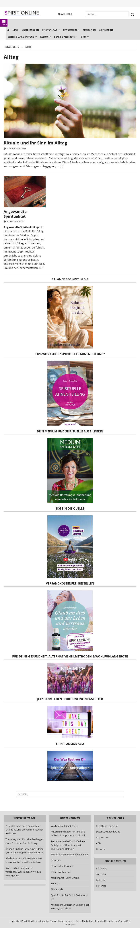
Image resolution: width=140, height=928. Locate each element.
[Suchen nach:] (70, 794)
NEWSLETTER (65, 13)
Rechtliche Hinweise (107, 826)
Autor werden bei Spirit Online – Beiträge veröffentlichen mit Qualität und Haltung (68, 845)
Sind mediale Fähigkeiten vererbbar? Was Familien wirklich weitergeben (23, 871)
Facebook (101, 868)
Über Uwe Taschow (61, 872)
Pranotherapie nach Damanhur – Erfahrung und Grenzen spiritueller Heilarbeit (24, 829)
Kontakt (55, 883)
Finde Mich (57, 889)
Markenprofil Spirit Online (65, 877)
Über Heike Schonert (62, 866)
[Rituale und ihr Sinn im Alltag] (70, 101)
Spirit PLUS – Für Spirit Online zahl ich (69, 897)
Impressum (102, 837)
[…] (61, 166)
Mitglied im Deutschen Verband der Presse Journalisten (70, 906)
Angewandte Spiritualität (15, 214)
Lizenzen (101, 849)
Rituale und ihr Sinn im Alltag (35, 143)
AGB (98, 843)
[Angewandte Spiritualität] (25, 191)
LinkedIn (101, 880)
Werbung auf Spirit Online (65, 826)
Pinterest (101, 885)
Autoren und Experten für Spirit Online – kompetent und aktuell (68, 833)
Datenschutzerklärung (108, 831)
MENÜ (4, 24)
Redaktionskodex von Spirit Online (69, 854)
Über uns (56, 860)
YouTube (101, 874)
